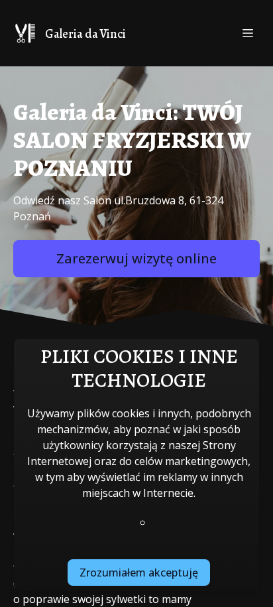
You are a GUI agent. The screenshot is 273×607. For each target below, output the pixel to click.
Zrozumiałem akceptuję (139, 572)
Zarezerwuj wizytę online (136, 258)
